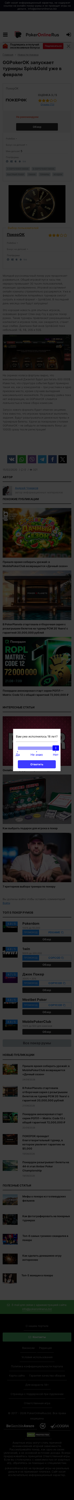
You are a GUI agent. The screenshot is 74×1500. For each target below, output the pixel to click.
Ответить (36, 764)
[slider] (56, 748)
